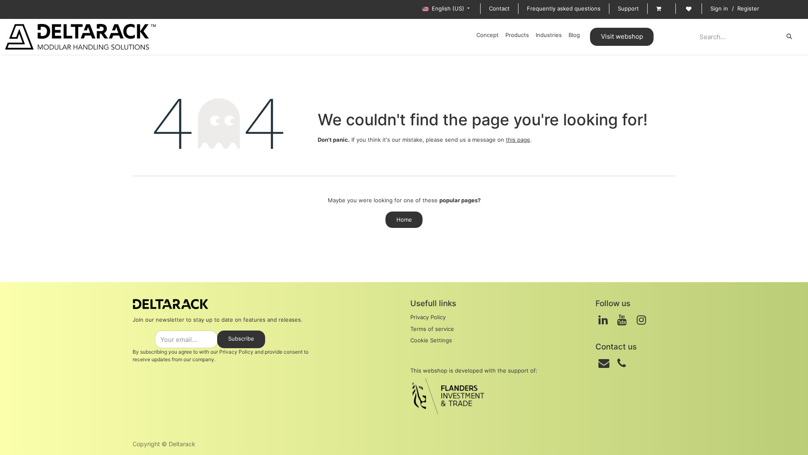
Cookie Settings (431, 340)
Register (748, 8)
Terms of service (432, 328)
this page (518, 139)
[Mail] (604, 363)
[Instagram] (641, 320)
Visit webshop (622, 36)
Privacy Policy (236, 352)
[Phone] (621, 363)
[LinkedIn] (603, 320)
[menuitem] (487, 35)
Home (404, 219)
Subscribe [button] (241, 338)
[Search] (789, 36)
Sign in (719, 8)
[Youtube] (622, 320)
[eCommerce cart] (661, 9)
